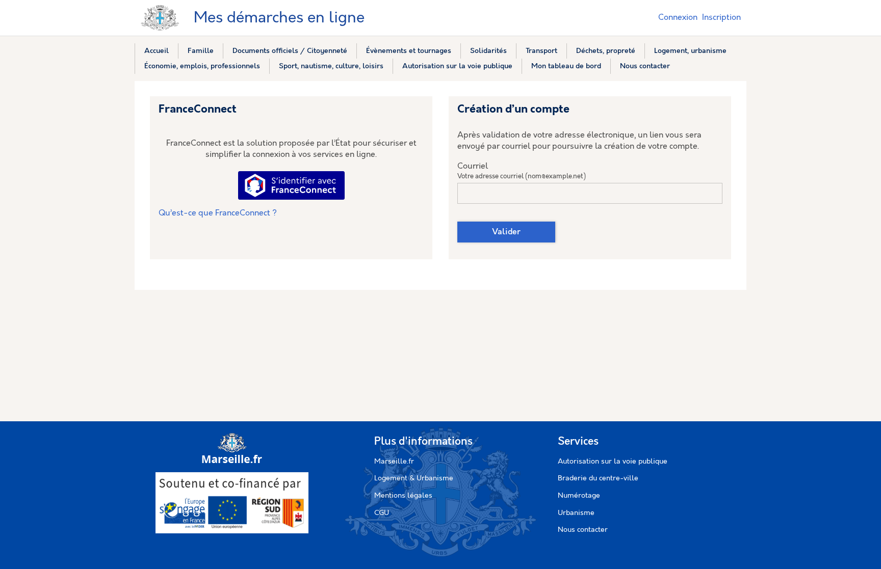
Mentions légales (403, 496)
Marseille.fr (394, 461)
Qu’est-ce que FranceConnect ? (218, 213)
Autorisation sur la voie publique (612, 461)
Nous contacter (583, 530)
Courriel (472, 166)
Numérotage (579, 496)
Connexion (677, 17)
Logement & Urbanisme (413, 478)
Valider (506, 232)
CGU (381, 513)
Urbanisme (576, 513)
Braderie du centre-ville (598, 478)
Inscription (721, 17)
